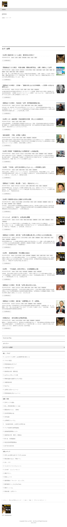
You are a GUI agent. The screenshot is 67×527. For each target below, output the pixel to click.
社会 (32, 57)
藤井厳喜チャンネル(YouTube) (12, 484)
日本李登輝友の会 (9, 413)
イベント (22, 69)
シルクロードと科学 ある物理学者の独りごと (17, 357)
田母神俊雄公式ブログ (10, 364)
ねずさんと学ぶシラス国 (11, 375)
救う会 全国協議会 (9, 438)
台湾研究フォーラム (9, 420)
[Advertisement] (33, 32)
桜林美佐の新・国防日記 (11, 371)
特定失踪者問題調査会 (10, 442)
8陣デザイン (7, 473)
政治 (29, 57)
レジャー (23, 185)
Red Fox (6, 386)
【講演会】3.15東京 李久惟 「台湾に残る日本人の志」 (19, 285)
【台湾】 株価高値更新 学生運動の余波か (16, 253)
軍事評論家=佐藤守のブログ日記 (13, 378)
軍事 (17, 71)
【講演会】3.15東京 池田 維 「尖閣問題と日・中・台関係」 (21, 301)
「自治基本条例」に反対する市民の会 (14, 424)
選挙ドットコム (8, 487)
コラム (13, 137)
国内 (47, 69)
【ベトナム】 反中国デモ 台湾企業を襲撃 (16, 217)
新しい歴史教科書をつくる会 (12, 406)
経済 (51, 255)
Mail (30, 500)
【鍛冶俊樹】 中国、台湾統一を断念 (14, 135)
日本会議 (6, 417)
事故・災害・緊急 (28, 219)
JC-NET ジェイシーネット (12, 469)
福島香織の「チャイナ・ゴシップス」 (14, 480)
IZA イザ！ (7, 462)
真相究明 (35, 169)
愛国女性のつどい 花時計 (11, 409)
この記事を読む (7, 60)
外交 (20, 271)
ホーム (5, 500)
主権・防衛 (39, 69)
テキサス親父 (8, 360)
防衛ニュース (8, 477)
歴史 (32, 89)
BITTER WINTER (9, 446)
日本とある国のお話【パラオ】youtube (15, 455)
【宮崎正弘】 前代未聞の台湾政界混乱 (14, 318)
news (13, 57)
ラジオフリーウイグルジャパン (13, 466)
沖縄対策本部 (8, 382)
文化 (29, 89)
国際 (20, 57)
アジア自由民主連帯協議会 (11, 427)
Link (26, 500)
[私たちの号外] (4, 5)
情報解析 (29, 137)
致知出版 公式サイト (10, 491)
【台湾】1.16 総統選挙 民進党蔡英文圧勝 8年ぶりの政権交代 (22, 119)
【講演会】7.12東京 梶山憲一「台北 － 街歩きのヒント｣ (20, 183)
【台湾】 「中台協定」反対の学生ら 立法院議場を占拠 (20, 269)
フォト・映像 (19, 201)
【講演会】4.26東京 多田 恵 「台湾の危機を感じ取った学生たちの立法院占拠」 (27, 235)
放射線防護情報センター (11, 431)
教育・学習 (12, 71)
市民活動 (24, 57)
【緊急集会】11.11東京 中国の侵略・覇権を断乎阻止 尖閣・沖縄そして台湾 (27, 67)
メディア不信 (28, 69)
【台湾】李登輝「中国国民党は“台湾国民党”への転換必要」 (21, 151)
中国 (34, 69)
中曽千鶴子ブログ (9, 367)
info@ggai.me (8, 515)
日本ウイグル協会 (9, 402)
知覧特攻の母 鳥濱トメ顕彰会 (13, 435)
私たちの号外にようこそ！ (15, 500)
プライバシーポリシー (39, 500)
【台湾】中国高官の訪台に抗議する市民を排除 (16, 199)
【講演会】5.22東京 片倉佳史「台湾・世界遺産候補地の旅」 (21, 103)
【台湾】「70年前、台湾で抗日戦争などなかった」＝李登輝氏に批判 (23, 167)
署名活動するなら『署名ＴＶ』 (13, 458)
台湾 (16, 57)
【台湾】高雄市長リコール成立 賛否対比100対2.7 (18, 55)
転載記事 (22, 71)
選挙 (36, 57)
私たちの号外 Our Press (31, 521)
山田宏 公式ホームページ (11, 389)
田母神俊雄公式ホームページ (12, 393)
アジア (17, 69)
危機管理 (35, 219)
